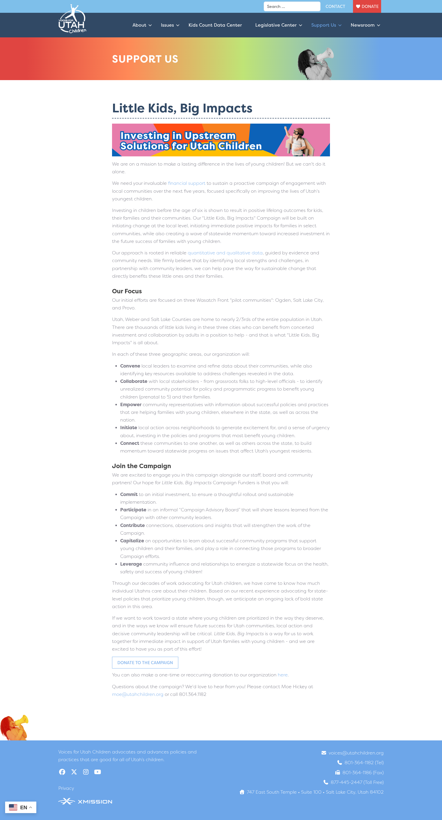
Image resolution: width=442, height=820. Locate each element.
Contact (335, 6)
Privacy (66, 788)
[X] (74, 772)
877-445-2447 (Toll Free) (357, 782)
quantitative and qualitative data (225, 253)
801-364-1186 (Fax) (363, 772)
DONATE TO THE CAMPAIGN (145, 662)
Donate (370, 6)
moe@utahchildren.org (137, 694)
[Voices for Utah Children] (72, 25)
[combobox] (292, 6)
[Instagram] (86, 772)
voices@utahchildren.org (356, 753)
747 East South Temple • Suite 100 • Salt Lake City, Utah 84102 (315, 792)
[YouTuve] (97, 772)
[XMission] (85, 800)
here (283, 675)
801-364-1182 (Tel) (364, 762)
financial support (186, 183)
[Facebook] (62, 772)
